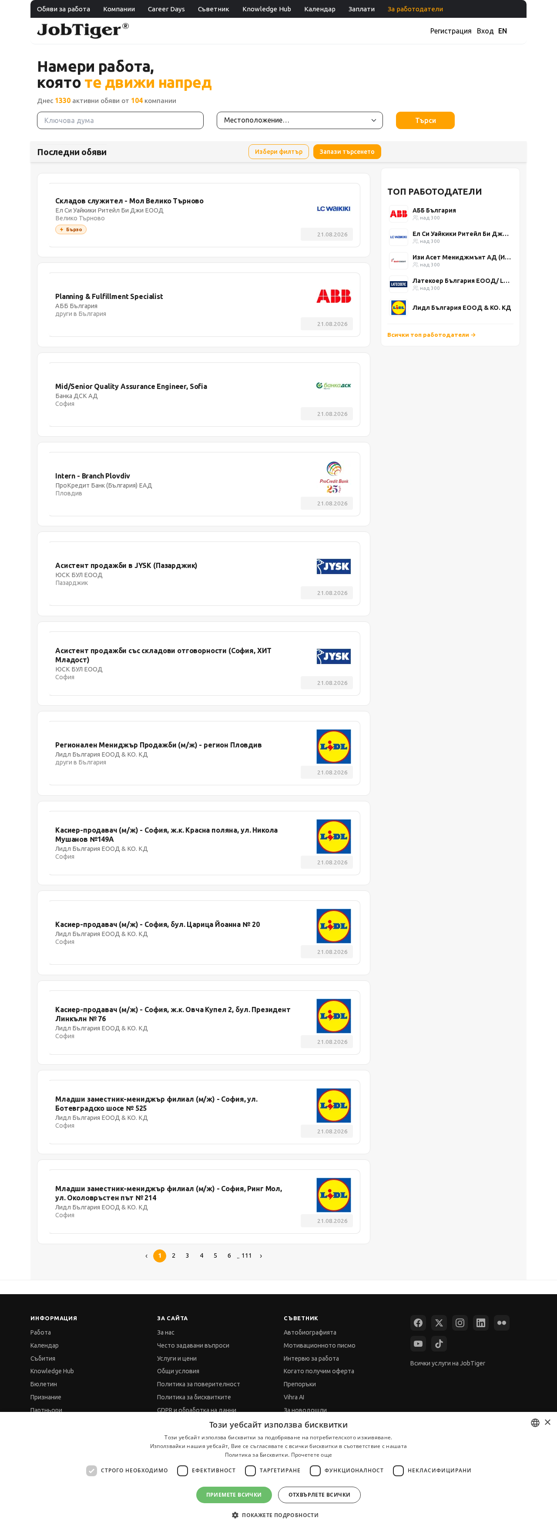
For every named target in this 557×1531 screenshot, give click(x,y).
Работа (40, 1332)
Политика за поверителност (198, 1384)
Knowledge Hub (266, 9)
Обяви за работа (63, 9)
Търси (425, 120)
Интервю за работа (311, 1358)
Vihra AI (294, 1397)
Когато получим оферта (319, 1371)
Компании (119, 9)
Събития (42, 1358)
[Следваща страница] (260, 1255)
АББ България (434, 210)
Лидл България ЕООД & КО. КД (462, 307)
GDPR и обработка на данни (196, 1410)
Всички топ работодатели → (431, 334)
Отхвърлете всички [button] (320, 1494)
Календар (320, 9)
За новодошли (305, 1410)
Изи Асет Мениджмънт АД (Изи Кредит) (462, 257)
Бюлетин (43, 1384)
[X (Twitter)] (439, 1323)
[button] (278, 1515)
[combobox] (535, 1422)
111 (247, 1255)
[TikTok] (439, 1344)
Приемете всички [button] (234, 1494)
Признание (45, 1397)
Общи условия (178, 1371)
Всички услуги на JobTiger (447, 1363)
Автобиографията (310, 1332)
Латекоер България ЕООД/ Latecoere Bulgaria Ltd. (462, 280)
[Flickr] (502, 1323)
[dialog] (278, 1471)
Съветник (213, 9)
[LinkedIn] (481, 1323)
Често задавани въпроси (193, 1345)
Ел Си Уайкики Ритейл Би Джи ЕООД (462, 233)
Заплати (362, 9)
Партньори (46, 1410)
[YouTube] (418, 1344)
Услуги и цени (177, 1358)
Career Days (166, 9)
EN (502, 31)
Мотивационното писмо (320, 1345)
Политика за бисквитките (194, 1397)
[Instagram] (460, 1323)
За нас (165, 1332)
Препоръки (300, 1384)
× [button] (547, 1422)
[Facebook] (418, 1323)
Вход (485, 31)
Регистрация (451, 31)
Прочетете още (311, 1454)
